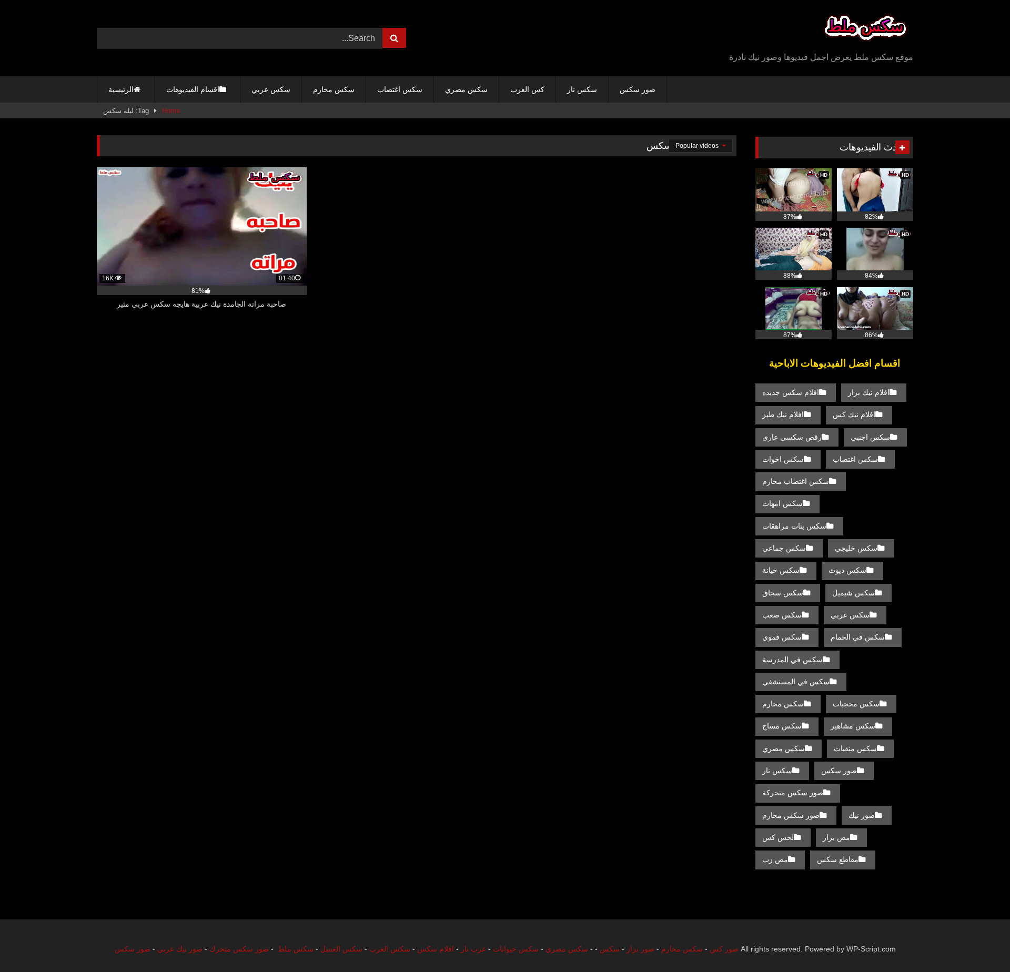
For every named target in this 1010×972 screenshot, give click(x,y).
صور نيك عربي (180, 949)
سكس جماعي (784, 548)
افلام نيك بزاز (869, 392)
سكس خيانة (781, 570)
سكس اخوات (783, 459)
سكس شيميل (853, 593)
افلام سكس (435, 949)
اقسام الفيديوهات (192, 89)
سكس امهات (782, 503)
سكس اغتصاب (399, 89)
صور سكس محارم (791, 815)
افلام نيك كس (854, 414)
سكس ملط (296, 949)
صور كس (724, 949)
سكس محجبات (856, 704)
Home (171, 111)
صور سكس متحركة (792, 792)
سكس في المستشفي (796, 681)
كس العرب (527, 89)
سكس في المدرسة (792, 659)
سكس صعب (782, 615)
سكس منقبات (855, 748)
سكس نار (582, 89)
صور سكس (637, 89)
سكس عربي (270, 89)
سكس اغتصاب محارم (795, 481)
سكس (610, 949)
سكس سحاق (782, 593)
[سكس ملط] (865, 29)
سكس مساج (782, 726)
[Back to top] (977, 940)
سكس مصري (466, 89)
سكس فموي (782, 637)
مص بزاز (836, 837)
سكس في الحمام (858, 637)
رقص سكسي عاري (792, 437)
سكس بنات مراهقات (794, 526)
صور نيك (862, 815)
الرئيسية (121, 89)
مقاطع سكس (837, 859)
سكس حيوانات (516, 949)
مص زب (775, 859)
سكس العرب (389, 949)
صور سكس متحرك (239, 949)
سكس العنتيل (341, 949)
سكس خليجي (856, 548)
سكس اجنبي (870, 437)
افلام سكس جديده (790, 392)
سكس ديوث (847, 570)
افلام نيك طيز (783, 414)
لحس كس (778, 837)
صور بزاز (640, 949)
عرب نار (473, 949)
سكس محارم (334, 89)
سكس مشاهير (853, 726)
